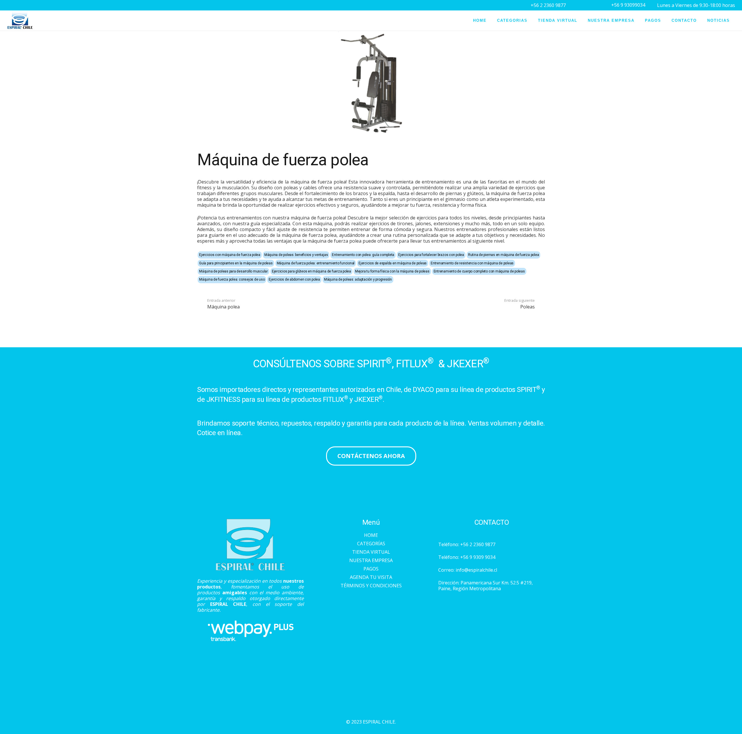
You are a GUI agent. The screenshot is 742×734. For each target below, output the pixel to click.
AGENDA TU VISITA (371, 577)
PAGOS (371, 569)
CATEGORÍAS (371, 543)
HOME (371, 535)
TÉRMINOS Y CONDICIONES (371, 585)
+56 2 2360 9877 (477, 544)
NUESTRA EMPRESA (371, 560)
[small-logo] (20, 20)
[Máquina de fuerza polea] (371, 33)
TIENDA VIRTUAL (371, 552)
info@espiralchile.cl (476, 570)
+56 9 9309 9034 (477, 557)
